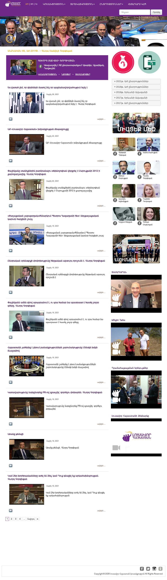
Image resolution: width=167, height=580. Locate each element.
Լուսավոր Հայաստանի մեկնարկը (130, 416)
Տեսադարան (119, 272)
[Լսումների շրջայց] (136, 248)
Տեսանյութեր (82, 74)
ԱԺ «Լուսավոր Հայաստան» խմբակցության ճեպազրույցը (38, 129)
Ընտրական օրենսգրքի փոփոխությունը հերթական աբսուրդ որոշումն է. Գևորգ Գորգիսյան (56, 260)
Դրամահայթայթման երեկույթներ (130, 368)
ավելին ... (101, 119)
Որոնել (156, 12)
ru (36, 4)
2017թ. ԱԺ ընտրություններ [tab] (132, 103)
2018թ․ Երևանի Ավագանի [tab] (131, 92)
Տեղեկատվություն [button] (81, 4)
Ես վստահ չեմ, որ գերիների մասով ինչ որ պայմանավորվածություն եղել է (48, 87)
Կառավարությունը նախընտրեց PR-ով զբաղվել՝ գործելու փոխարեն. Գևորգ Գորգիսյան (55, 392)
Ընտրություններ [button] (110, 4)
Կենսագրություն (47, 74)
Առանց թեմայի (15, 434)
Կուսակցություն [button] (53, 4)
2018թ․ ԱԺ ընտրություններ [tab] (132, 87)
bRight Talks (118, 320)
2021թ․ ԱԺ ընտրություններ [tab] (132, 81)
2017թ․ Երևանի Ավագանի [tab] (131, 97)
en (32, 4)
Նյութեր (66, 74)
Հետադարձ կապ (137, 4)
